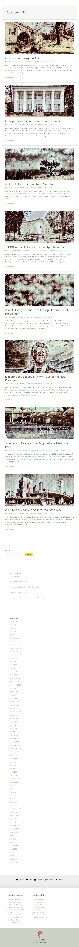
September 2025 (15, 655)
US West (39, 910)
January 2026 (14, 641)
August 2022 (14, 759)
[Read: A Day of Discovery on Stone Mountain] (39, 164)
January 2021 (14, 805)
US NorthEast (39, 902)
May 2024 (13, 695)
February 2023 (15, 739)
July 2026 (13, 625)
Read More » (9, 77)
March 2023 (14, 735)
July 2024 (13, 688)
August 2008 (14, 846)
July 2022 (13, 762)
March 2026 (14, 635)
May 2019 (13, 839)
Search (7, 551)
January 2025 (14, 682)
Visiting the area (15, 576)
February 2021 (14, 802)
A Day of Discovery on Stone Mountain (30, 184)
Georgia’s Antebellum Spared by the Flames (33, 121)
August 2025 (14, 658)
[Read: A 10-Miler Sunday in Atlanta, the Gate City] (39, 490)
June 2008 (13, 849)
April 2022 (13, 772)
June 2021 (13, 789)
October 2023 (14, 715)
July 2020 (13, 822)
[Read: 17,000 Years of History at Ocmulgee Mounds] (39, 227)
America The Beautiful (22, 250)
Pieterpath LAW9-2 (15, 907)
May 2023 (13, 732)
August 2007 (14, 859)
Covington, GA (21, 62)
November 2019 (15, 832)
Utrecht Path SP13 (15, 912)
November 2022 (15, 749)
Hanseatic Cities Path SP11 (15, 910)
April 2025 (13, 672)
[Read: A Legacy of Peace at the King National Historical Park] (39, 423)
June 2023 (13, 728)
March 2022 (14, 775)
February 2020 (15, 826)
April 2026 (13, 631)
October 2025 (14, 651)
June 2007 (13, 862)
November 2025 (15, 648)
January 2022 (14, 782)
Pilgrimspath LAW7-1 (15, 900)
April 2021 (13, 795)
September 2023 (15, 718)
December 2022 (15, 745)
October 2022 (14, 752)
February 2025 (15, 678)
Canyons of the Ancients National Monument (25, 587)
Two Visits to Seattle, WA (18, 582)
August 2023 (14, 722)
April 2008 (13, 852)
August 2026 (14, 621)
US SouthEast (47, 62)
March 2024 (14, 702)
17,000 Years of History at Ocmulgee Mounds (34, 247)
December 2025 (15, 645)
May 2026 (13, 628)
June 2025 (13, 665)
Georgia (29, 62)
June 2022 (13, 765)
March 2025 (14, 675)
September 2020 (15, 816)
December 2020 (15, 809)
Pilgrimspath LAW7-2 (15, 902)
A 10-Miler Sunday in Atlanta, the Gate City (33, 510)
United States (37, 62)
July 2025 (13, 662)
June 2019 (13, 836)
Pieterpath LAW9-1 (15, 905)
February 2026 (15, 638)
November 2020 (15, 812)
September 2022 (15, 755)
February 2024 (15, 705)
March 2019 (13, 842)
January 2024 (14, 708)
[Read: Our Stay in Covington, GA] (39, 38)
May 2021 (13, 792)
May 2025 (13, 668)
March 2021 (13, 799)
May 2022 (13, 769)
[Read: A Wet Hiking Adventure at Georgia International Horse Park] (39, 290)
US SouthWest (39, 907)
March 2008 (14, 856)
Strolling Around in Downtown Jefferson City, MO (26, 598)
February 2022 (15, 779)
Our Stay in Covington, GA (22, 58)
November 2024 (15, 685)
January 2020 (14, 829)
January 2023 (14, 742)
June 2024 (13, 692)
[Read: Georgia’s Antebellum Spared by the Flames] (39, 101)
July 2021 (13, 785)
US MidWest (39, 900)
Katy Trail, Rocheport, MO (18, 592)
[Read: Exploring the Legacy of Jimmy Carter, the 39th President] (39, 356)
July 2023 (13, 725)
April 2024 (13, 698)
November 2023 (15, 712)
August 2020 (14, 819)
